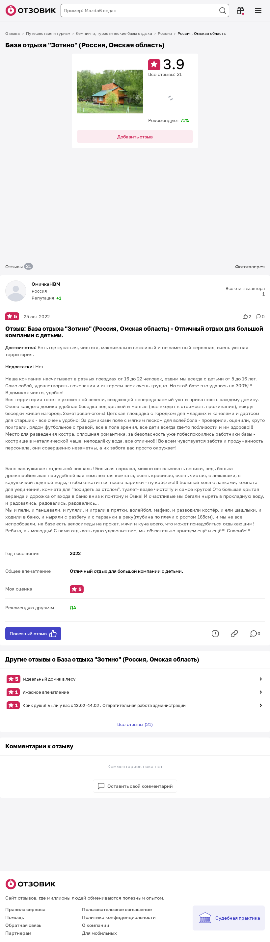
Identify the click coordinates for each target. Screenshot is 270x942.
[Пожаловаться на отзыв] (215, 633)
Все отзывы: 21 (165, 74)
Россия (165, 33)
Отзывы (12, 33)
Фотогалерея (250, 266)
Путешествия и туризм (48, 33)
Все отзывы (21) (135, 724)
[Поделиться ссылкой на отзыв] (234, 633)
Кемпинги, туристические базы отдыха (114, 33)
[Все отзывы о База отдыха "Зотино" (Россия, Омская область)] (110, 92)
